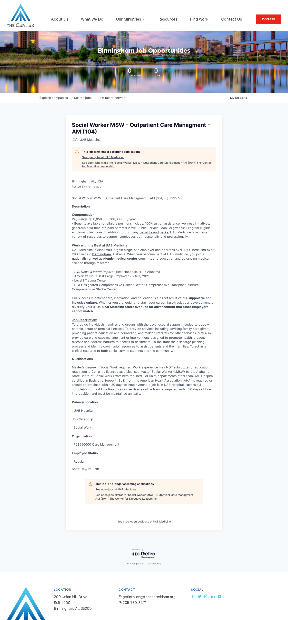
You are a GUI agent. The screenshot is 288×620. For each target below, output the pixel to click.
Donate (268, 19)
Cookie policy (153, 563)
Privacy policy (135, 563)
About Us (59, 19)
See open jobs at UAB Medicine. (103, 157)
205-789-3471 (134, 603)
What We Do (92, 19)
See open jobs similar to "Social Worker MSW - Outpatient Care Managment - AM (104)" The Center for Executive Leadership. (146, 164)
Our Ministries (128, 19)
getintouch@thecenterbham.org (149, 597)
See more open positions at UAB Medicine (144, 521)
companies (53, 98)
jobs (82, 98)
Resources (167, 19)
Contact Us (231, 19)
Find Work (199, 19)
